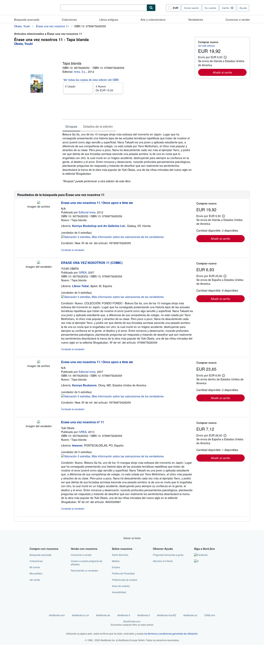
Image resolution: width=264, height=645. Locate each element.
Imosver (77, 445)
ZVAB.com (209, 615)
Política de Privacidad (123, 573)
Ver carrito (35, 579)
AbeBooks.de (103, 615)
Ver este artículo (206, 45)
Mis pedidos (36, 573)
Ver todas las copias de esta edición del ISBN (91, 80)
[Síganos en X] (196, 561)
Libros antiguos (108, 19)
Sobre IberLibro (120, 554)
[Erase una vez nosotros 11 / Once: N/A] (38, 203)
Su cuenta (210, 8)
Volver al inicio (132, 538)
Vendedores (195, 19)
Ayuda (243, 8)
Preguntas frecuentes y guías (168, 554)
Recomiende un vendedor (84, 570)
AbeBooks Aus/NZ (166, 615)
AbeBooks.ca (190, 615)
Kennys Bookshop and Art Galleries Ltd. (98, 226)
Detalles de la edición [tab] (98, 126)
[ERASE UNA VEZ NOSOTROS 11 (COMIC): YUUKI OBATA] (38, 263)
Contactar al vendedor (72, 249)
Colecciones (69, 19)
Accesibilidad (119, 592)
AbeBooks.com (57, 615)
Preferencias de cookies (124, 579)
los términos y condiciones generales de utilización (171, 633)
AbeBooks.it (143, 615)
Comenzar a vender (238, 19)
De (104, 88)
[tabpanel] (127, 157)
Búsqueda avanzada (26, 19)
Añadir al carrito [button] (222, 72)
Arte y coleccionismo (153, 19)
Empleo (116, 567)
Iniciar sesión (191, 8)
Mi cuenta (35, 567)
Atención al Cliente (163, 561)
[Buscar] (151, 7)
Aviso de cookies (121, 586)
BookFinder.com (132, 623)
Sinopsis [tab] (71, 126)
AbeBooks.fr (123, 615)
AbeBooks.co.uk (80, 615)
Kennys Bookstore (84, 385)
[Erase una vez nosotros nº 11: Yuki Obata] (38, 422)
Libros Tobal (80, 286)
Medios (116, 561)
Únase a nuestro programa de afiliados (86, 562)
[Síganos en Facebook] (201, 554)
